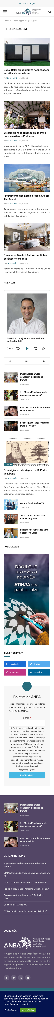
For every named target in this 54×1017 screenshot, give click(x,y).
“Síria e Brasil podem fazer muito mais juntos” (25, 911)
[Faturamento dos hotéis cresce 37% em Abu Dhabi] (27, 178)
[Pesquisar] (49, 11)
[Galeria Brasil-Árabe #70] (11, 504)
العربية (32, 3)
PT (20, 3)
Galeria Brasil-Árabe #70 (32, 503)
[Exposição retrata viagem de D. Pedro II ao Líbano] (27, 452)
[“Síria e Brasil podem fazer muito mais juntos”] (11, 519)
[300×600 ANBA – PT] (27, 599)
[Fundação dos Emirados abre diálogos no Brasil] (11, 533)
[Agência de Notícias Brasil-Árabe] (28, 12)
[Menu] (5, 11)
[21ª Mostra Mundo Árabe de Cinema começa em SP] (11, 395)
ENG (25, 3)
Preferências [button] (10, 1010)
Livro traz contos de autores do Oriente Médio (25, 882)
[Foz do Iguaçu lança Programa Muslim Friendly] (11, 426)
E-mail (27, 718)
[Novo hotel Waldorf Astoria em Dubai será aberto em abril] (27, 237)
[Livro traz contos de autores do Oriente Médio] (11, 411)
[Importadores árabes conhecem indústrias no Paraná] (11, 377)
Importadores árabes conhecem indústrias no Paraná (31, 377)
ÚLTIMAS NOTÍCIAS (14, 856)
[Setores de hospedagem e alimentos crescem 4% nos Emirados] (27, 115)
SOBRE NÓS (10, 931)
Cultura (8, 464)
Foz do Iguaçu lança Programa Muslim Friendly (26, 889)
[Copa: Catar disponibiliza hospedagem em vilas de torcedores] (27, 52)
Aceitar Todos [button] (27, 1010)
